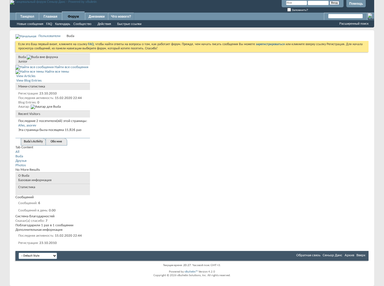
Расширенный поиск (354, 23)
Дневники (97, 17)
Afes (21, 125)
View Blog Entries (28, 80)
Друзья (20, 161)
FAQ (49, 24)
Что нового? (121, 17)
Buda (19, 156)
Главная (50, 17)
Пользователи (49, 36)
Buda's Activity (33, 141)
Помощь (356, 4)
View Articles (25, 76)
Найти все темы (56, 71)
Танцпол (27, 17)
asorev (31, 125)
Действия (104, 24)
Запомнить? (299, 9)
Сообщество (82, 24)
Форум (73, 17)
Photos (20, 165)
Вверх (360, 255)
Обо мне (56, 141)
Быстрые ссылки (129, 24)
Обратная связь (308, 255)
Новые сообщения (30, 24)
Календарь (62, 24)
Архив (349, 255)
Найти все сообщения (71, 67)
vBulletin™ (191, 271)
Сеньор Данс (332, 255)
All (17, 152)
